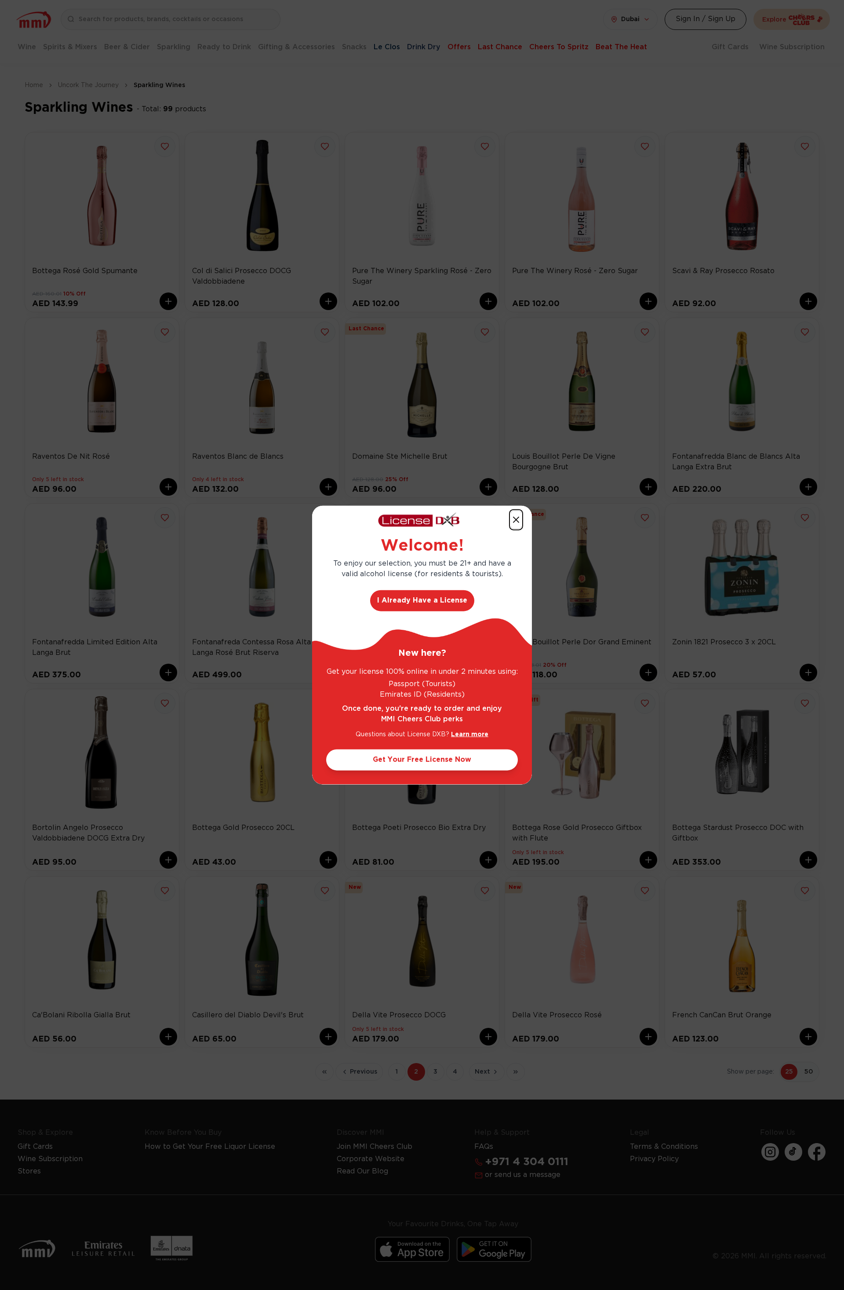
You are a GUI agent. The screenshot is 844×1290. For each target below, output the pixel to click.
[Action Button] (516, 519)
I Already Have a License (422, 600)
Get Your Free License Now (422, 759)
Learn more (469, 734)
